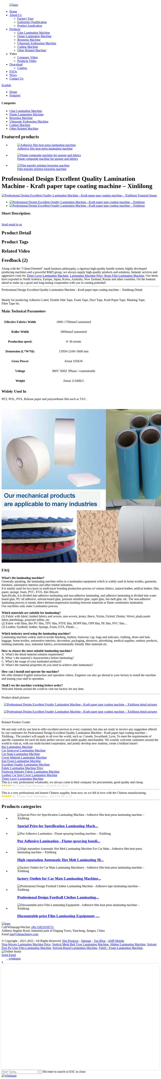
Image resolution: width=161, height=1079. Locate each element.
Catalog (22, 68)
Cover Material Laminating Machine (24, 757)
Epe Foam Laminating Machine (21, 761)
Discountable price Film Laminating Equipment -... (58, 916)
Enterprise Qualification (32, 22)
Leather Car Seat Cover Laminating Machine (29, 775)
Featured (14, 95)
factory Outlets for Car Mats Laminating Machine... (59, 878)
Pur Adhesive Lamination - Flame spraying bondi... (58, 841)
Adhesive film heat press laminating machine (45, 148)
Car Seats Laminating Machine (21, 754)
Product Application (29, 25)
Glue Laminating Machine (33, 32)
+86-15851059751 (42, 927)
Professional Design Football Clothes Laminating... (58, 897)
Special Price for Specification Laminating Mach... (57, 826)
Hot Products (70, 941)
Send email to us (12, 224)
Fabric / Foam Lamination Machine (121, 948)
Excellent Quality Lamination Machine (26, 764)
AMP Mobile (116, 941)
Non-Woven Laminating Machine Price (26, 944)
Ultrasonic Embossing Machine (36, 43)
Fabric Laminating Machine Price (22, 768)
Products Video (26, 61)
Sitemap (86, 941)
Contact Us (16, 78)
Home (13, 11)
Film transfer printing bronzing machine (41, 169)
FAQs (13, 71)
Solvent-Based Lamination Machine (75, 948)
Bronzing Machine (28, 39)
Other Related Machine (31, 50)
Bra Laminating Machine (17, 747)
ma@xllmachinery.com (24, 934)
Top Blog (99, 941)
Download (16, 64)
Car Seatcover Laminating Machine (24, 750)
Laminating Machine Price (86, 275)
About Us (15, 15)
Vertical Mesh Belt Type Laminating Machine (80, 944)
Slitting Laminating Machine (127, 944)
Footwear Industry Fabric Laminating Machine (30, 771)
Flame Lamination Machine (34, 36)
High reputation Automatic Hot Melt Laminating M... (60, 860)
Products (14, 29)
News (13, 75)
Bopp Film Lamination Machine (124, 275)
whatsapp (13, 958)
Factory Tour (25, 18)
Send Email (9, 955)
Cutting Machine (27, 46)
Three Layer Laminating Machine (47, 275)
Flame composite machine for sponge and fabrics (47, 158)
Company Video (27, 57)
